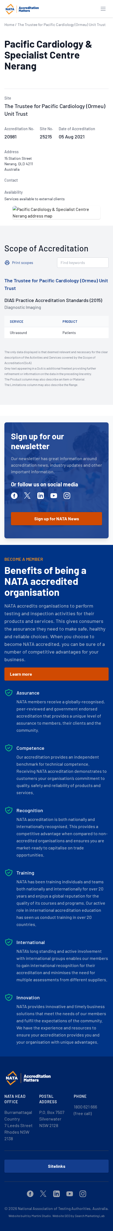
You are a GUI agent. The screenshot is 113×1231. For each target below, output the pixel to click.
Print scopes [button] (22, 262)
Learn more (21, 674)
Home (9, 24)
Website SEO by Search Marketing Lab (78, 1216)
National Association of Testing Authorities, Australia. (63, 1208)
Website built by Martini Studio (30, 1216)
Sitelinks (56, 1166)
